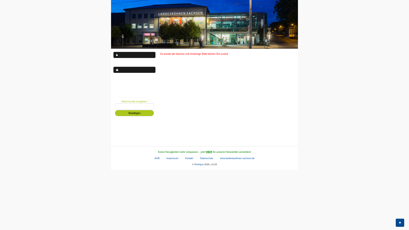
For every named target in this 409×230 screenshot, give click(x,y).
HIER (209, 152)
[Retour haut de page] (400, 223)
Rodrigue (199, 164)
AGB (157, 158)
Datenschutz (206, 158)
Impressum (172, 158)
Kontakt (189, 158)
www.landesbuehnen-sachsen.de (237, 158)
